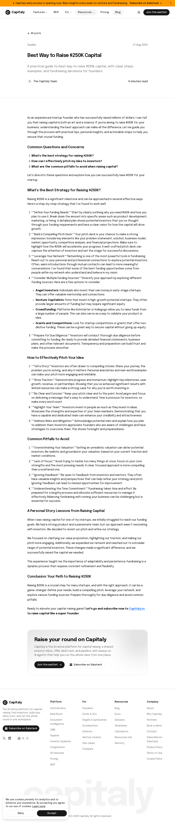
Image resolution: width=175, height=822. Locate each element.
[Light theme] (23, 738)
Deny (21, 813)
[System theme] (19, 738)
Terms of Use (154, 753)
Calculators (121, 731)
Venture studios (91, 737)
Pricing (104, 12)
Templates (121, 726)
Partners (152, 720)
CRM (52, 730)
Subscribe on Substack (144, 3)
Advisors (87, 731)
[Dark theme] (27, 738)
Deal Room (56, 714)
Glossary (120, 720)
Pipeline (54, 735)
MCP (56, 12)
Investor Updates (60, 741)
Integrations (57, 747)
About (150, 708)
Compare (87, 749)
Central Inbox (58, 708)
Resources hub (123, 737)
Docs (118, 714)
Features (39, 12)
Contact (152, 731)
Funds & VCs (89, 714)
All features (57, 753)
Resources (85, 12)
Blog (118, 12)
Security (119, 743)
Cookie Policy (154, 759)
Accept (51, 813)
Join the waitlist (156, 12)
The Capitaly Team (45, 81)
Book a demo (154, 726)
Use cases (88, 743)
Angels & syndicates (94, 720)
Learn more (38, 806)
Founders (87, 708)
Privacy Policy (154, 747)
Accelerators (90, 726)
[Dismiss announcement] (171, 3)
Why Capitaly (154, 714)
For (67, 12)
